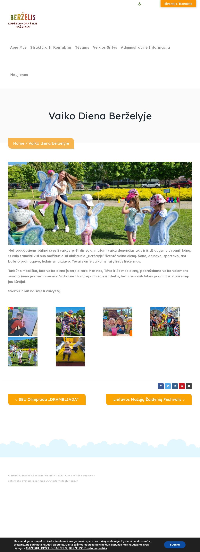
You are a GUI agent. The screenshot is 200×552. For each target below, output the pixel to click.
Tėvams (82, 47)
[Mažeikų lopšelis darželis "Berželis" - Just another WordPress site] (22, 20)
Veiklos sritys (105, 47)
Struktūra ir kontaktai (50, 47)
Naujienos (19, 74)
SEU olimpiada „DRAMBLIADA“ (48, 399)
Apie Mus (18, 47)
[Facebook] (161, 386)
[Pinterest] (182, 386)
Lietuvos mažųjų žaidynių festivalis (147, 399)
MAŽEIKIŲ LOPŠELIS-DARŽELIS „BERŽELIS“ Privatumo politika (66, 548)
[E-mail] (189, 386)
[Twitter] (168, 386)
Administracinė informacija (145, 47)
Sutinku (175, 545)
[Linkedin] (175, 386)
